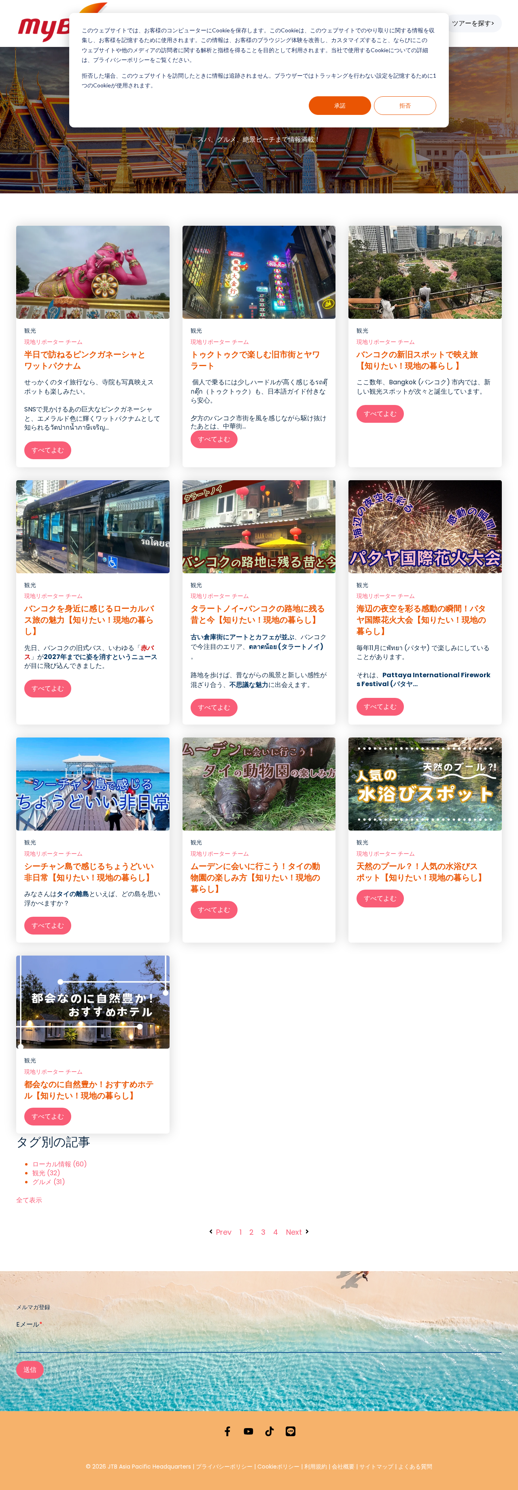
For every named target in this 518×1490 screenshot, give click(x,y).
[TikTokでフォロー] (269, 1431)
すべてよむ (48, 450)
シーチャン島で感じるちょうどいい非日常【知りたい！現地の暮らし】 (89, 872)
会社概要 (343, 1466)
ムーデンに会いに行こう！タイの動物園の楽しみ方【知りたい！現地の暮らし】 (255, 877)
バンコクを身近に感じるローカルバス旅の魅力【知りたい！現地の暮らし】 (89, 620)
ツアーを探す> (473, 23)
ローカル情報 (59, 1164)
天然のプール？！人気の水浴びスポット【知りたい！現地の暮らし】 (421, 872)
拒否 (405, 105)
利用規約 (315, 1466)
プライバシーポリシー (224, 1466)
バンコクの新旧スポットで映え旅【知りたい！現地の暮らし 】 (417, 360)
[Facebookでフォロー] (227, 1431)
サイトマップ (376, 1466)
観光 (30, 331)
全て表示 (29, 1200)
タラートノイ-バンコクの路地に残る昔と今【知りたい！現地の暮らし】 (258, 614)
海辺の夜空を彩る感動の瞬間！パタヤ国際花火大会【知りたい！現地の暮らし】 (421, 620)
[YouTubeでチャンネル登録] (248, 1431)
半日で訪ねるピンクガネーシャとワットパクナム (85, 360)
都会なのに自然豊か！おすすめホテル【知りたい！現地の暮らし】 (89, 1090)
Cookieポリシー (279, 1466)
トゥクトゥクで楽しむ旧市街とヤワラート (255, 360)
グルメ (48, 1182)
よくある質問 (415, 1466)
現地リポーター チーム (53, 342)
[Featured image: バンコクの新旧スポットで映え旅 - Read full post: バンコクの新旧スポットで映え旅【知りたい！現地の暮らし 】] (425, 272)
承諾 (340, 105)
